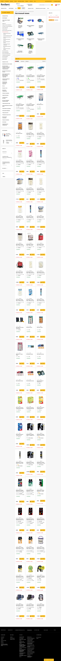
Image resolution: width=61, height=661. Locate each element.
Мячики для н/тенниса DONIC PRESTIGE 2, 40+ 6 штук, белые (20, 577)
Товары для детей (29, 650)
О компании (7, 1)
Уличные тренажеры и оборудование (22, 653)
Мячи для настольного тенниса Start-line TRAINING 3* (19, 435)
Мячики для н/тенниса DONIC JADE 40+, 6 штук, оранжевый (30, 548)
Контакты (31, 1)
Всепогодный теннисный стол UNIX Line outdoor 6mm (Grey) (30, 105)
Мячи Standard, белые (19, 380)
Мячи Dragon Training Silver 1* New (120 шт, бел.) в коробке (29, 245)
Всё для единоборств (5, 52)
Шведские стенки (21, 641)
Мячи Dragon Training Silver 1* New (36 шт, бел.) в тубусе (41, 273)
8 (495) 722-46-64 (29, 4)
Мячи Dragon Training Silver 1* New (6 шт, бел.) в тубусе (41, 300)
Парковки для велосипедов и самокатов (22, 655)
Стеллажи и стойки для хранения (7, 26)
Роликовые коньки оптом (30, 651)
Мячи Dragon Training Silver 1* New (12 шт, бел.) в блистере (20, 245)
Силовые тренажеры (30, 639)
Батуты (20, 656)
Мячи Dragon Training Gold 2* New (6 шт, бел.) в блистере (20, 162)
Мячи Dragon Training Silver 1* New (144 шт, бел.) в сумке (19, 273)
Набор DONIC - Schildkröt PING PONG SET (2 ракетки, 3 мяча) (30, 577)
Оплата (15, 1)
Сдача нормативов (5, 27)
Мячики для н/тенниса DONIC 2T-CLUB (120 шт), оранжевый (41, 435)
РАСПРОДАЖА (21, 638)
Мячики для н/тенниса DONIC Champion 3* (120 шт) (30, 463)
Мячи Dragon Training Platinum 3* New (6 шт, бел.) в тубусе (29, 217)
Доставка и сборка (21, 1)
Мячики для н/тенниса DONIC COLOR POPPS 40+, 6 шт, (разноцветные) (20, 491)
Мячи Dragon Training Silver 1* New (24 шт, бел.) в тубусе (30, 273)
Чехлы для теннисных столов (7, 35)
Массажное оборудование (30, 638)
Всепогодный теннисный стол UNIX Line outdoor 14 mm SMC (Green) (30, 76)
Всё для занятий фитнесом (6, 53)
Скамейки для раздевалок (6, 55)
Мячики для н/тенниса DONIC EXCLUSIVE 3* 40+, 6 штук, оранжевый (41, 520)
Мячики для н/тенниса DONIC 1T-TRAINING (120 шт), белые (30, 435)
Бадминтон (4, 23)
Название (27, 61)
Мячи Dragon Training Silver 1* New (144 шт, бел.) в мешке (40, 245)
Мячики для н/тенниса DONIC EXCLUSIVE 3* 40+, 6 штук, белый (20, 520)
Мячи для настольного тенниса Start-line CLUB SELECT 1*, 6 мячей (19, 408)
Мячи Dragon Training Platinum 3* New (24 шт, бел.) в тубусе (40, 189)
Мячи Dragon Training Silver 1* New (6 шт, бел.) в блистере (20, 300)
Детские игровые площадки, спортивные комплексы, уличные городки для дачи (22, 645)
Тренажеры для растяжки (30, 641)
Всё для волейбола (5, 56)
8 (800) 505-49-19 (29, 5)
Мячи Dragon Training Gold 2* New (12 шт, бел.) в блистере (30, 134)
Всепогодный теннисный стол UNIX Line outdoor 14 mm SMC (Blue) (20, 76)
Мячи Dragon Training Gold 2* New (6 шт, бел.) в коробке (30, 162)
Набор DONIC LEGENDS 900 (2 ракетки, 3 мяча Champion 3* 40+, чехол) (41, 605)
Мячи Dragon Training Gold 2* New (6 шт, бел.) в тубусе (41, 162)
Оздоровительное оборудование (29, 656)
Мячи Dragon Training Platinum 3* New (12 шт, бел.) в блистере (30, 189)
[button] (49, 660)
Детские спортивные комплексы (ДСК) (30, 643)
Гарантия (11, 1)
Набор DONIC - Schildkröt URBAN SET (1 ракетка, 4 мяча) (41, 577)
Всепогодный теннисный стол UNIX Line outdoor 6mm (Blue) (41, 76)
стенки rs (4, 176)
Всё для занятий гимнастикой (6, 30)
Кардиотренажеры (29, 640)
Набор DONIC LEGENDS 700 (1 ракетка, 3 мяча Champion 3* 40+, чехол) (20, 605)
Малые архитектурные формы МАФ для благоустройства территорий (22, 650)
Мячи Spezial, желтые (40, 354)
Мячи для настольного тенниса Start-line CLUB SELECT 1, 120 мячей (30, 408)
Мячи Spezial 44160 (19, 133)
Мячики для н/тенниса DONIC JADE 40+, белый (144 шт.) (40, 548)
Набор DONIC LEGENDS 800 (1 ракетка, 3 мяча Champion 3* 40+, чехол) (30, 605)
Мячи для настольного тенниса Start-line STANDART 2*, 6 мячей (40, 408)
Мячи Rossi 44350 (40, 327)
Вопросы (26, 1)
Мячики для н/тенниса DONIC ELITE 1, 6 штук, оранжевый (40, 491)
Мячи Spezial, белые (29, 354)
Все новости (4, 168)
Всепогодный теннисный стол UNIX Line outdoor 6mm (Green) (20, 105)
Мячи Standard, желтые (30, 380)
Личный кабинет (12, 638)
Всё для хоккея (4, 59)
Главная (2, 1)
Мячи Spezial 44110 (40, 104)
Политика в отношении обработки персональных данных (4, 645)
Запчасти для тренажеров (30, 652)
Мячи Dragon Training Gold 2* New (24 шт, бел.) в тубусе (41, 134)
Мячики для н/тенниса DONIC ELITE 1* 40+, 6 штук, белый (30, 491)
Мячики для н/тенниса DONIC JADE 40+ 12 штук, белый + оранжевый (20, 548)
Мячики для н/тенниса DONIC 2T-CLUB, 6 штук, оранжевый (19, 463)
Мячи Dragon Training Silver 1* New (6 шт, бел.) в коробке (30, 300)
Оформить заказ (12, 639)
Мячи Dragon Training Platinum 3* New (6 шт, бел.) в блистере (19, 217)
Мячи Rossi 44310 (29, 327)
